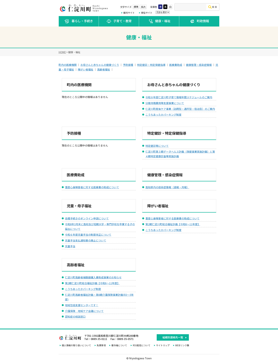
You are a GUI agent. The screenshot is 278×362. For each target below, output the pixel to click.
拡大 (143, 6)
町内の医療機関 (68, 65)
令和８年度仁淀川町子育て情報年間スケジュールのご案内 (178, 97)
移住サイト (146, 12)
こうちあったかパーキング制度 (163, 114)
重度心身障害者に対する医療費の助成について (92, 187)
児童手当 (70, 246)
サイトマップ (163, 345)
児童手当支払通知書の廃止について (85, 240)
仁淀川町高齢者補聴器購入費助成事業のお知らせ (93, 277)
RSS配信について (141, 345)
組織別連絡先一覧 (172, 337)
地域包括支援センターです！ (81, 305)
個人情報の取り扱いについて (76, 345)
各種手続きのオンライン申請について (87, 218)
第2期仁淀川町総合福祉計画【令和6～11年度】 (172, 224)
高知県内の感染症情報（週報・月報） (167, 187)
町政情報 (203, 21)
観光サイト (129, 12)
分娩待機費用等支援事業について (164, 103)
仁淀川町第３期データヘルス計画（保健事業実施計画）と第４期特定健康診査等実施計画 (180, 154)
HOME (62, 52)
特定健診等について (157, 146)
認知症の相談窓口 (75, 316)
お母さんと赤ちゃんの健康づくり (99, 65)
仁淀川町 (84, 8)
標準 (136, 6)
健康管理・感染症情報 (199, 65)
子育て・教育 (122, 21)
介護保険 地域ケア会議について (84, 311)
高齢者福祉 (103, 69)
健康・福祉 (162, 21)
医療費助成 (175, 65)
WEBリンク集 (182, 345)
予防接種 (128, 65)
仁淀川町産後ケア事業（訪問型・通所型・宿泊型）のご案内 (180, 109)
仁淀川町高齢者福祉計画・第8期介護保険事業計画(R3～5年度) (99, 297)
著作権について (119, 345)
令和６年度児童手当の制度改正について (88, 235)
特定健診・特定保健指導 (151, 65)
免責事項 (101, 345)
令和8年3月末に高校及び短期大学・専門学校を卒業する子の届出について (100, 226)
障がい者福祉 (85, 69)
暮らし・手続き (82, 21)
